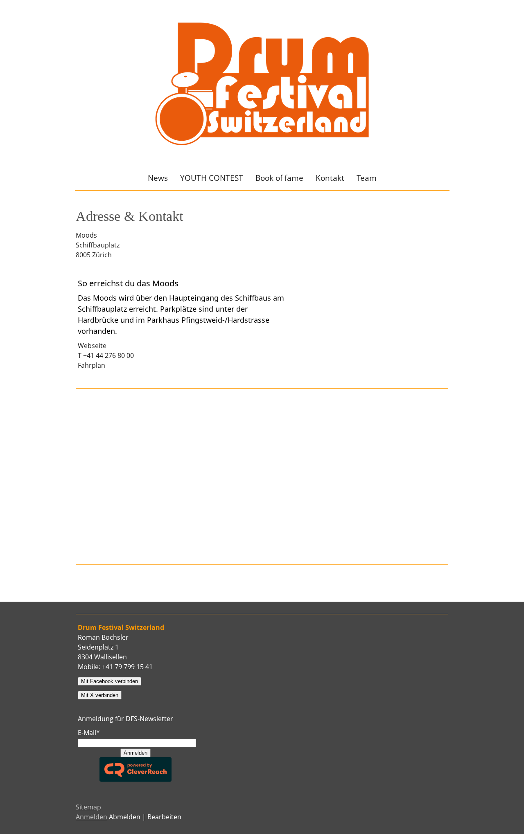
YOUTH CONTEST (211, 178)
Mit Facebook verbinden (109, 681)
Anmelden (135, 753)
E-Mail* (89, 732)
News (158, 178)
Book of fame (279, 178)
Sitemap (88, 807)
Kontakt (330, 178)
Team (367, 178)
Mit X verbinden (99, 695)
